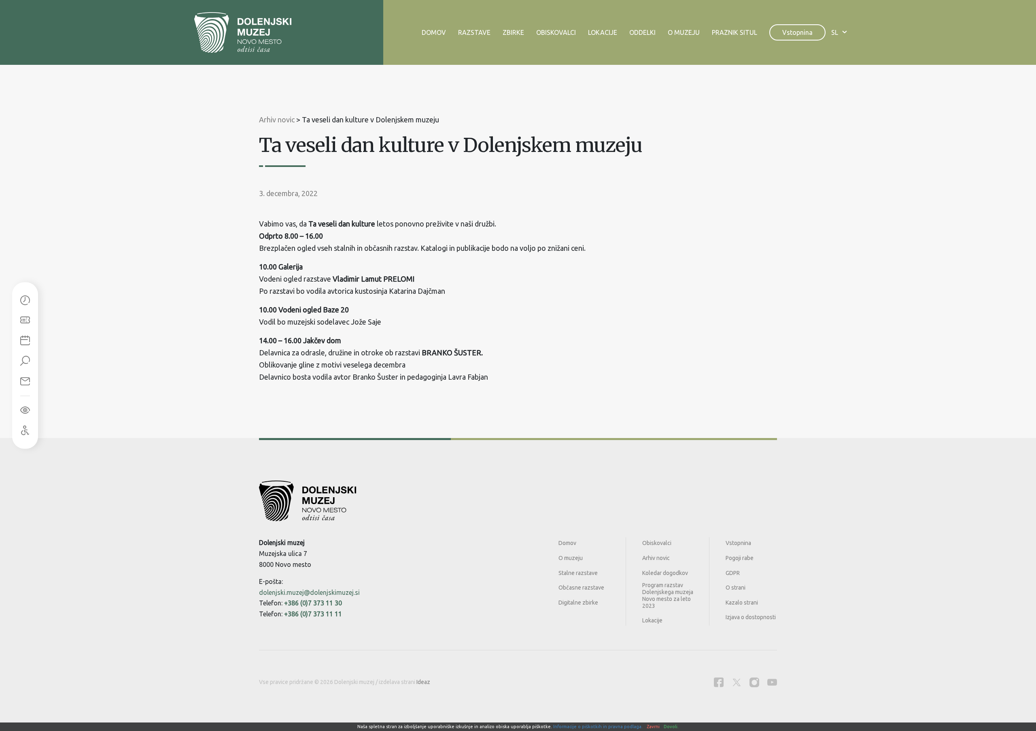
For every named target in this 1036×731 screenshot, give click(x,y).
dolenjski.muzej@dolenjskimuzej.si (309, 592)
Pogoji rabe (740, 558)
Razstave (474, 32)
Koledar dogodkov (665, 573)
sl (834, 32)
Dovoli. (671, 726)
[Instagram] (754, 682)
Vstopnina (797, 32)
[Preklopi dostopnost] (25, 410)
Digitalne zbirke (578, 602)
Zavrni (653, 726)
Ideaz (423, 682)
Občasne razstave (581, 587)
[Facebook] (719, 682)
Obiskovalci (556, 32)
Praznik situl (734, 32)
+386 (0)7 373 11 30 (313, 603)
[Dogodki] (25, 341)
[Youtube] (772, 682)
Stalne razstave (578, 573)
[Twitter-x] (736, 682)
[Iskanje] (25, 361)
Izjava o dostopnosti (751, 617)
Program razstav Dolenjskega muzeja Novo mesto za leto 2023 (667, 595)
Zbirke (513, 32)
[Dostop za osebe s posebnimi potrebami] (25, 431)
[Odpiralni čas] (25, 301)
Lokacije (602, 32)
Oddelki (642, 32)
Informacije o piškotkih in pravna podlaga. (598, 726)
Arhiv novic (656, 558)
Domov (434, 32)
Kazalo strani (742, 602)
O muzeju (684, 32)
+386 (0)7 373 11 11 (313, 614)
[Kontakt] (25, 382)
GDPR (733, 573)
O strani (735, 587)
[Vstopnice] (25, 321)
